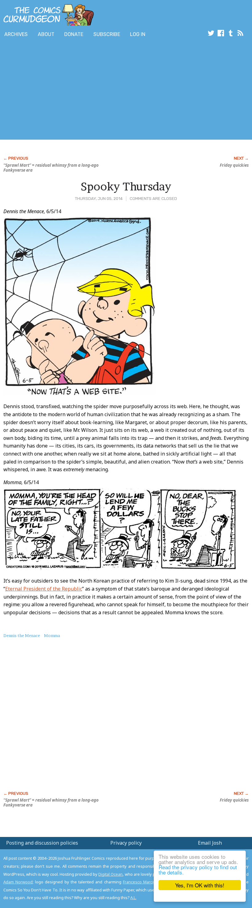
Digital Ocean (110, 874)
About (46, 34)
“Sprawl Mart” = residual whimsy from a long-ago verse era (51, 167)
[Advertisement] (112, 90)
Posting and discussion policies (42, 842)
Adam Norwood (18, 882)
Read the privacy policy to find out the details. (198, 869)
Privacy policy (126, 842)
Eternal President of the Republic (43, 588)
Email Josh (210, 842)
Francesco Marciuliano (143, 882)
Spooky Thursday (126, 186)
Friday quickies (234, 165)
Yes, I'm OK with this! (199, 885)
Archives (16, 34)
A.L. (133, 897)
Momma (52, 635)
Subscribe (106, 34)
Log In (137, 34)
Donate (73, 34)
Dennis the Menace (21, 635)
